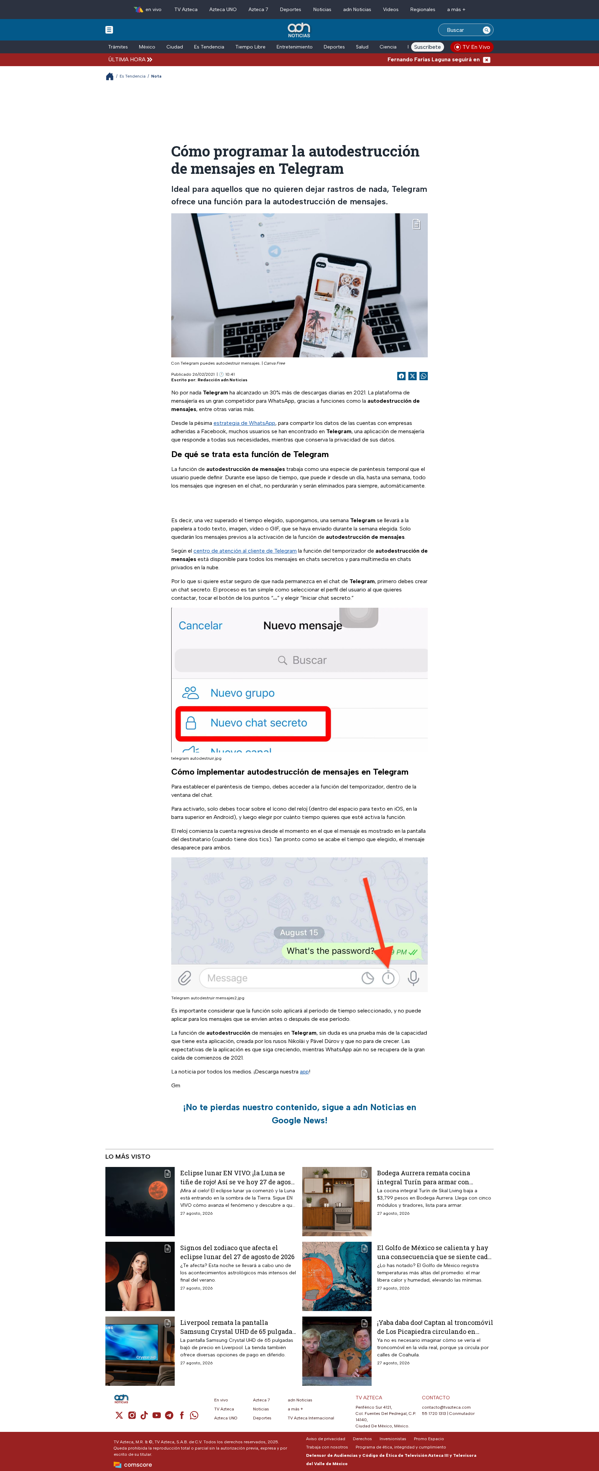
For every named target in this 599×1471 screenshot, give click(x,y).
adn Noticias (357, 9)
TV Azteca (186, 9)
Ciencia (388, 47)
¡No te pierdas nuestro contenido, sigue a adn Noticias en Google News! (299, 1113)
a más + (456, 9)
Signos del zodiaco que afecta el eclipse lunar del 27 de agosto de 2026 (237, 1251)
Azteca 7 (258, 9)
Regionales (422, 9)
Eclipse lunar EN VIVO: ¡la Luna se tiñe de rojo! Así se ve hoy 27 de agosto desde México (238, 1177)
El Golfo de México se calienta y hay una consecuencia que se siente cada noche (434, 1251)
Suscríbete (427, 47)
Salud (362, 47)
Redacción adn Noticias (223, 379)
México (147, 47)
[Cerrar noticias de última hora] (487, 59)
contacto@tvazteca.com (446, 1407)
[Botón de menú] (109, 29)
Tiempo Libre (250, 47)
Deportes (290, 9)
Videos (391, 9)
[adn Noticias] (300, 30)
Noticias (322, 9)
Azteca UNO (223, 9)
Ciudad (174, 47)
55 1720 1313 (434, 1413)
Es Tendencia (209, 47)
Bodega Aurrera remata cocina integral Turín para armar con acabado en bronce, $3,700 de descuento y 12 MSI (423, 1177)
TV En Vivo (476, 47)
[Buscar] (487, 30)
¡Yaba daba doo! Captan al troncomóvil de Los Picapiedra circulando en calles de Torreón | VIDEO (435, 1326)
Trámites (118, 47)
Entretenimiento (295, 47)
